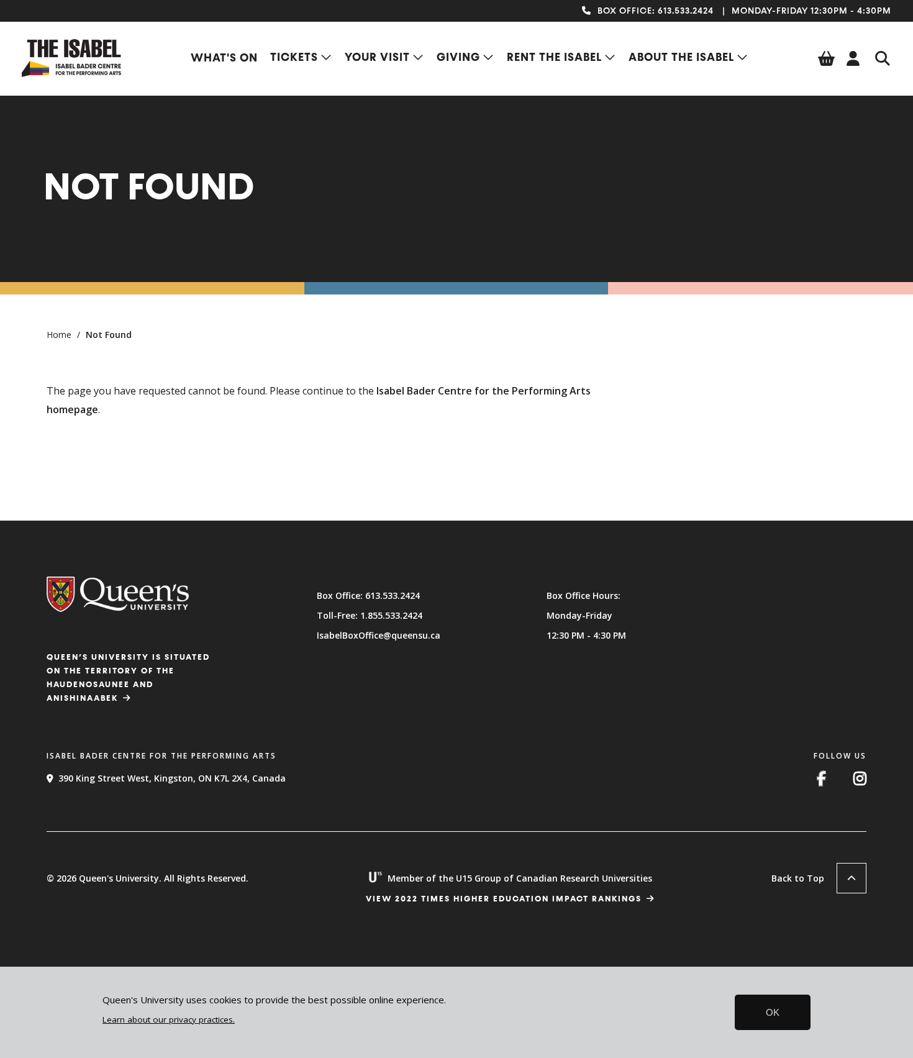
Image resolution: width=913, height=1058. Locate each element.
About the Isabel (681, 57)
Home (59, 334)
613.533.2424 (686, 11)
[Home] (71, 73)
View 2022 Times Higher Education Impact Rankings (504, 899)
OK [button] (772, 1012)
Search (882, 58)
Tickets (294, 57)
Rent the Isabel (554, 57)
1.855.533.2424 (391, 615)
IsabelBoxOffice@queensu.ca (378, 635)
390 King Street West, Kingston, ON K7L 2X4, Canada (172, 778)
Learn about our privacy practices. (168, 1019)
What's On (224, 58)
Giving (458, 57)
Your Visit (377, 57)
